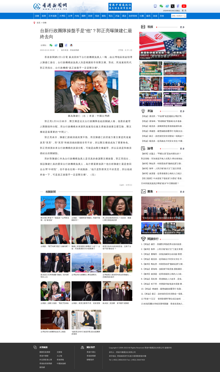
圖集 (104, 16)
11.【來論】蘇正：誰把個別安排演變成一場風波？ (163, 294)
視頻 (97, 16)
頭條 (37, 16)
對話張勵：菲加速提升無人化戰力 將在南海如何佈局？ (165, 159)
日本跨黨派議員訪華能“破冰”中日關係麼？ (160, 183)
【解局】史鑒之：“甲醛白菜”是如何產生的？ (161, 154)
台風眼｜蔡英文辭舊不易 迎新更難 (86, 303)
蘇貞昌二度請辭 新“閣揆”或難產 (116, 303)
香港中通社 (91, 352)
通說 (124, 16)
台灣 (70, 16)
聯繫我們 (90, 360)
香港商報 (60, 360)
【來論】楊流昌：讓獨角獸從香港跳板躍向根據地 (163, 126)
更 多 (182, 27)
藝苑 (148, 16)
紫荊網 (42, 367)
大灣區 (62, 16)
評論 (117, 16)
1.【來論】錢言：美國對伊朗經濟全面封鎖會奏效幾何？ (166, 244)
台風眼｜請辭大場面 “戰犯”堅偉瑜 (55, 303)
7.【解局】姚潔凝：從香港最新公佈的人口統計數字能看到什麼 (169, 274)
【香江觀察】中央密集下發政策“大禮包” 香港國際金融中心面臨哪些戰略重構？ (176, 178)
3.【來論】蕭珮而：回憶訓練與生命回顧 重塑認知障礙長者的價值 (170, 254)
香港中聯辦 (43, 356)
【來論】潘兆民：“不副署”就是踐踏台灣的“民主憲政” (164, 116)
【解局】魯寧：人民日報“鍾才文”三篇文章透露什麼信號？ (167, 168)
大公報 (59, 356)
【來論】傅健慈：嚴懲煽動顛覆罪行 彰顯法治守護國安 (165, 131)
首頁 (38, 23)
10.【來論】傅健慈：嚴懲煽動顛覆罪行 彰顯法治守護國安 (167, 289)
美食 (162, 16)
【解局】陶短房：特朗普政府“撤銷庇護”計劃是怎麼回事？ (167, 163)
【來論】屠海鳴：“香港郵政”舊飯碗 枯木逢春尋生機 (164, 121)
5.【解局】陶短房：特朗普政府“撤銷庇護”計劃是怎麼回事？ (168, 264)
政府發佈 (133, 16)
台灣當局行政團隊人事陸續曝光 (84, 275)
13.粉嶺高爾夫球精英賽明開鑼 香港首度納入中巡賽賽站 (167, 304)
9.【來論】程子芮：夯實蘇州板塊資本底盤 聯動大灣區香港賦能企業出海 (173, 284)
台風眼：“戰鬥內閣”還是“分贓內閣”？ (55, 246)
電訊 (111, 16)
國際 (84, 16)
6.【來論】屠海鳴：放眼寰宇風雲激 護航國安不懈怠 (164, 269)
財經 (90, 16)
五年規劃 (53, 16)
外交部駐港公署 (45, 360)
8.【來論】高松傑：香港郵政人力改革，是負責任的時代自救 (168, 279)
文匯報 (59, 352)
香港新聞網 (91, 356)
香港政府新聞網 (45, 363)
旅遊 (155, 16)
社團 (142, 16)
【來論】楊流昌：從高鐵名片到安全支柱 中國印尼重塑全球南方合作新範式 (175, 141)
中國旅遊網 (61, 363)
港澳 (44, 16)
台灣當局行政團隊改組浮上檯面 (53, 332)
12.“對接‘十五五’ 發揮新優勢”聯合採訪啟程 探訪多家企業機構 (170, 299)
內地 (77, 16)
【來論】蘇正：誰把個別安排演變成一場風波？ (162, 136)
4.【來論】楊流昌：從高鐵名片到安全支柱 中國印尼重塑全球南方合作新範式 (175, 259)
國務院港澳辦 (44, 352)
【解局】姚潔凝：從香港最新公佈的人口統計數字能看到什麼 (168, 173)
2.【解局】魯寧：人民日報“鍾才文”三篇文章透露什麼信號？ (168, 249)
